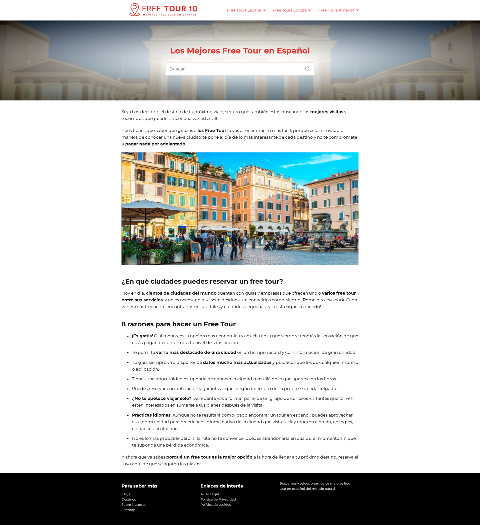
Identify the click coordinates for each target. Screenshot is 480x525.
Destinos (129, 499)
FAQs (126, 494)
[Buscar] (306, 67)
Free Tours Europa (290, 10)
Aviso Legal (209, 494)
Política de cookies (215, 505)
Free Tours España (244, 10)
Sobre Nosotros (134, 505)
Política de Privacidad (218, 499)
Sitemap (129, 510)
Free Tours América (336, 10)
